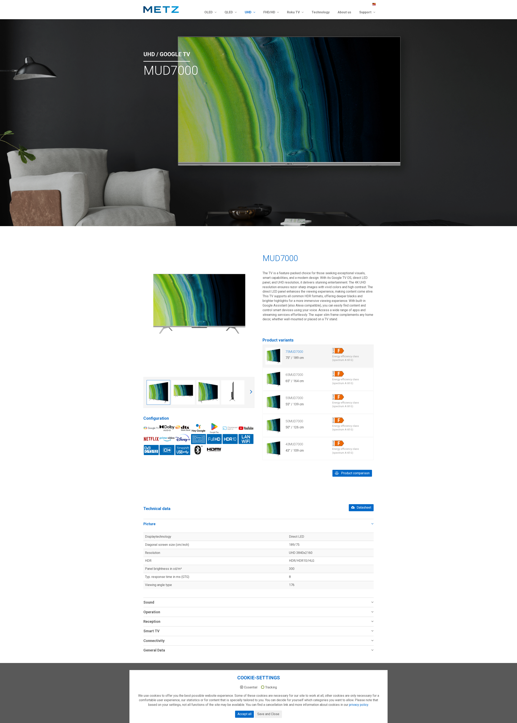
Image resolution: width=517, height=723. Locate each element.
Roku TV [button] (294, 12)
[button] (258, 523)
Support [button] (365, 12)
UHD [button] (248, 12)
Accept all (244, 714)
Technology (321, 12)
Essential (250, 687)
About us (344, 12)
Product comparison (355, 473)
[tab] (258, 523)
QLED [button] (229, 12)
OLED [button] (208, 12)
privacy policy (358, 705)
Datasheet (363, 507)
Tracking (271, 687)
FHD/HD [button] (269, 12)
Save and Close (268, 714)
